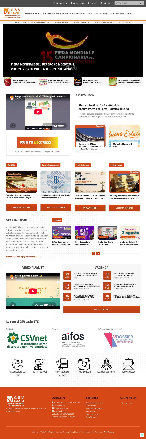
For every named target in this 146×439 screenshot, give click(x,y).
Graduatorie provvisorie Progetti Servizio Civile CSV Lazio (38, 66)
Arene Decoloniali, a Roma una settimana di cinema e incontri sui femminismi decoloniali (84, 243)
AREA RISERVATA (78, 3)
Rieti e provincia (128, 237)
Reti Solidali (90, 411)
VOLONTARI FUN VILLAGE (103, 22)
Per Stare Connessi (125, 13)
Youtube (126, 403)
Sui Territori (62, 13)
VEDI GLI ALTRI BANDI (56, 207)
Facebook (122, 403)
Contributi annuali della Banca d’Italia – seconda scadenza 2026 (55, 196)
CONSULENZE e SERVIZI (45, 13)
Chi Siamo (29, 13)
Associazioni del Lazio (94, 402)
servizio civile (20, 22)
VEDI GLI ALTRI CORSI (21, 207)
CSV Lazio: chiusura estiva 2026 (123, 145)
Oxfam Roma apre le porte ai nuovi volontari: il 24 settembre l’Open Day (61, 243)
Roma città (57, 237)
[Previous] (93, 253)
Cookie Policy (80, 431)
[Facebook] (101, 3)
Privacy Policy (68, 431)
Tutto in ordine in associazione (21, 196)
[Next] (98, 253)
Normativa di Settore (94, 408)
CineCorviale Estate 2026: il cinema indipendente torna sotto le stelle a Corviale (107, 243)
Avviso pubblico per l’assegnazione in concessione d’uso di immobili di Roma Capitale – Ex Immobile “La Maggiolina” (25, 81)
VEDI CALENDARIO (101, 309)
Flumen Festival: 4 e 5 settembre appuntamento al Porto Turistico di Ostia (104, 107)
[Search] (140, 3)
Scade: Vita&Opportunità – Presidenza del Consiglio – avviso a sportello (86, 275)
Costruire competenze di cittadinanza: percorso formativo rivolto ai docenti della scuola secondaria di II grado (90, 197)
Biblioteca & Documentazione (101, 13)
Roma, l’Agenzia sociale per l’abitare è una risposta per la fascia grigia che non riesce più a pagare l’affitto (124, 197)
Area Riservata (92, 417)
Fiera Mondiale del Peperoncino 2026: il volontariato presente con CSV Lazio (93, 81)
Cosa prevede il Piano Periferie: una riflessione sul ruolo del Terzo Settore (90, 146)
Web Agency (109, 431)
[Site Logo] (12, 13)
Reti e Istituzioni (77, 13)
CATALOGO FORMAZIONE (40, 22)
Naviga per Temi (92, 414)
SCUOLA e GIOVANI (61, 22)
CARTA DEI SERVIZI (124, 22)
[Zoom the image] (27, 340)
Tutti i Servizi (91, 405)
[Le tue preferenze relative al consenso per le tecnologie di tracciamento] (142, 435)
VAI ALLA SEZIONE (90, 208)
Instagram (131, 403)
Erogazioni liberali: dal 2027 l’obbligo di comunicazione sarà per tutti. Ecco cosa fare (130, 81)
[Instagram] (109, 3)
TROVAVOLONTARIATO (81, 22)
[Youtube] (105, 3)
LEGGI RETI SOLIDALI (124, 208)
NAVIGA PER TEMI (61, 3)
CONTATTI (92, 3)
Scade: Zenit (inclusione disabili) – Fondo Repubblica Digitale (125, 297)
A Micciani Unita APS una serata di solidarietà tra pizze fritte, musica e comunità (60, 81)
